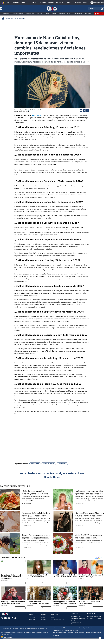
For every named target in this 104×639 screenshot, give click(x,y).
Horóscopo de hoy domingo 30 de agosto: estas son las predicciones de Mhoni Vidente (89, 492)
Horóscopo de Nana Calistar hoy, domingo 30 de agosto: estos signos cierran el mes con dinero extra (36, 514)
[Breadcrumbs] (4, 18)
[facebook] (12, 619)
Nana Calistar (35, 463)
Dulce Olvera (25, 111)
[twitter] (2, 619)
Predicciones (62, 463)
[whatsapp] (15, 619)
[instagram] (5, 619)
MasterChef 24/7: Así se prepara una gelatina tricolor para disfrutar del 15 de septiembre (88, 536)
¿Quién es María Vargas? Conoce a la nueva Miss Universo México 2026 (89, 514)
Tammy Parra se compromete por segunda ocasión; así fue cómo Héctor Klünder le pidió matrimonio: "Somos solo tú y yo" (36, 536)
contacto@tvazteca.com (94, 616)
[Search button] (102, 8)
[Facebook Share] (81, 110)
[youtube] (9, 619)
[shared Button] (87, 110)
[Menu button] (8, 8)
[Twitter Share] (84, 110)
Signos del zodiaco (48, 463)
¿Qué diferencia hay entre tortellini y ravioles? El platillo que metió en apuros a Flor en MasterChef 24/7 (35, 492)
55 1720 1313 (90, 618)
